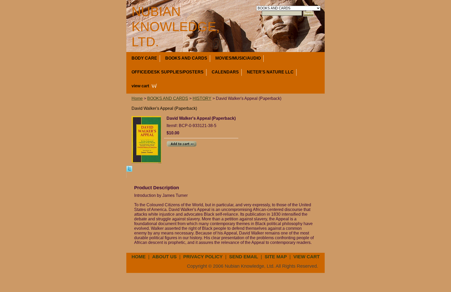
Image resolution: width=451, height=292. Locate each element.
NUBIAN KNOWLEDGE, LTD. (176, 26)
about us (164, 256)
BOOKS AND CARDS (186, 58)
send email (243, 256)
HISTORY (202, 98)
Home (137, 98)
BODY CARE (144, 58)
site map (276, 256)
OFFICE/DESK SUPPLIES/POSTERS (168, 72)
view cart (140, 86)
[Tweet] (129, 168)
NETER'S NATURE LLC (270, 72)
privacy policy (203, 256)
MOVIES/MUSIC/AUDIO (238, 58)
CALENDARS (225, 72)
